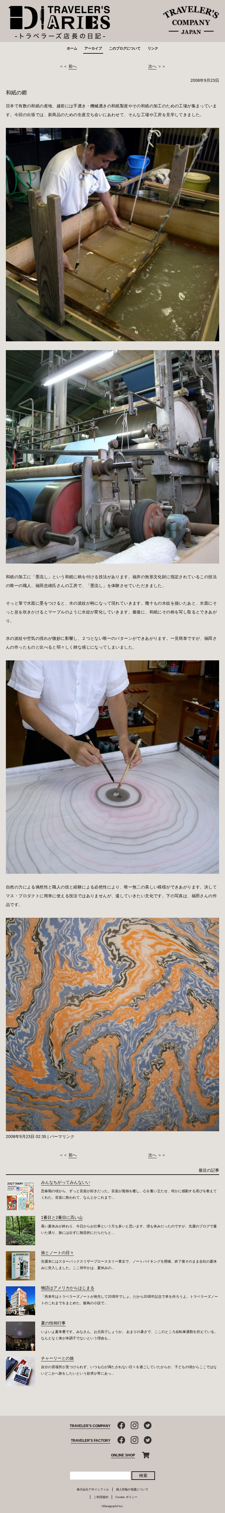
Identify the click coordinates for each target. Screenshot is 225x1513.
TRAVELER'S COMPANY (90, 1426)
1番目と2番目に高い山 (62, 1217)
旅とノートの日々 (57, 1252)
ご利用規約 (101, 1497)
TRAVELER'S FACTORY (90, 1441)
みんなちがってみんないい (65, 1182)
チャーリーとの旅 (57, 1358)
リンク (153, 48)
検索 (143, 1475)
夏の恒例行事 (53, 1323)
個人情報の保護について (132, 1489)
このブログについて (125, 48)
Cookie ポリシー (126, 1497)
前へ (73, 66)
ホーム (72, 48)
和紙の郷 (16, 93)
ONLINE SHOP (123, 1455)
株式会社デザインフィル (93, 1489)
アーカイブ (93, 48)
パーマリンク (62, 1136)
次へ (152, 66)
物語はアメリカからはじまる (67, 1287)
